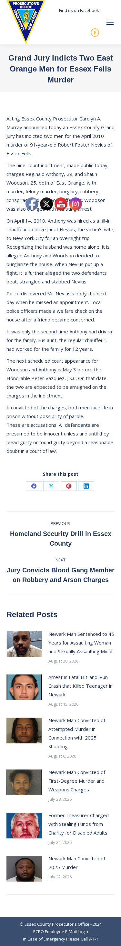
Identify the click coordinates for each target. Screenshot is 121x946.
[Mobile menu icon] (110, 22)
